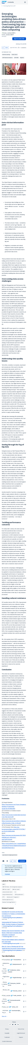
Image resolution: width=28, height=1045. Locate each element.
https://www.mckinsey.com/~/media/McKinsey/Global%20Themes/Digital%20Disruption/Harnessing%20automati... (14, 845)
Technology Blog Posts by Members (12, 917)
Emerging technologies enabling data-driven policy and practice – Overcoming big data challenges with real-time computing (14, 22)
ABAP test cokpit (15, 889)
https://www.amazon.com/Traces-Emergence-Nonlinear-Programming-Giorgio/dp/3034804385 (14, 806)
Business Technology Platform (8, 902)
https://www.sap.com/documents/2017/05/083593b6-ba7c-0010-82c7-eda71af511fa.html (14, 837)
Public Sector (14, 54)
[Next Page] (15, 904)
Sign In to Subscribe (19, 38)
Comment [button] (22, 861)
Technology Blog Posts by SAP (9, 5)
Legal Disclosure (21, 1033)
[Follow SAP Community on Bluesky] (12, 1024)
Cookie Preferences (7, 1041)
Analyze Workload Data (7, 894)
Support (21, 1037)
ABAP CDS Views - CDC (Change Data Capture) (11, 886)
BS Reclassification (19, 894)
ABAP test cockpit (6, 889)
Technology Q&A (7, 936)
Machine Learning (6, 54)
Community (11, 2)
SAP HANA (16, 57)
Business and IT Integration (12, 897)
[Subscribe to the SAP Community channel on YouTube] (15, 1024)
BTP (3, 897)
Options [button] (13, 41)
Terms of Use (21, 1029)
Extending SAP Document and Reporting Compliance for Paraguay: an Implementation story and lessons (13, 914)
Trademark (7, 1037)
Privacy (7, 1029)
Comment (7, 874)
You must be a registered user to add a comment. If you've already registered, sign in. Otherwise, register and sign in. (13, 868)
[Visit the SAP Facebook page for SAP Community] (10, 1024)
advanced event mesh (7, 892)
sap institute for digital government (9, 855)
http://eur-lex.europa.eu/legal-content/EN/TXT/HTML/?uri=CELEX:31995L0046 (13, 829)
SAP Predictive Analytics (7, 57)
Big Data (22, 57)
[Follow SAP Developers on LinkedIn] (18, 1024)
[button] (3, 47)
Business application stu (7, 899)
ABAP (3, 884)
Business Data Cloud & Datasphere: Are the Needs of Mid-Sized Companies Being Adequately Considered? (13, 932)
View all (4, 1016)
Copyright (7, 1033)
